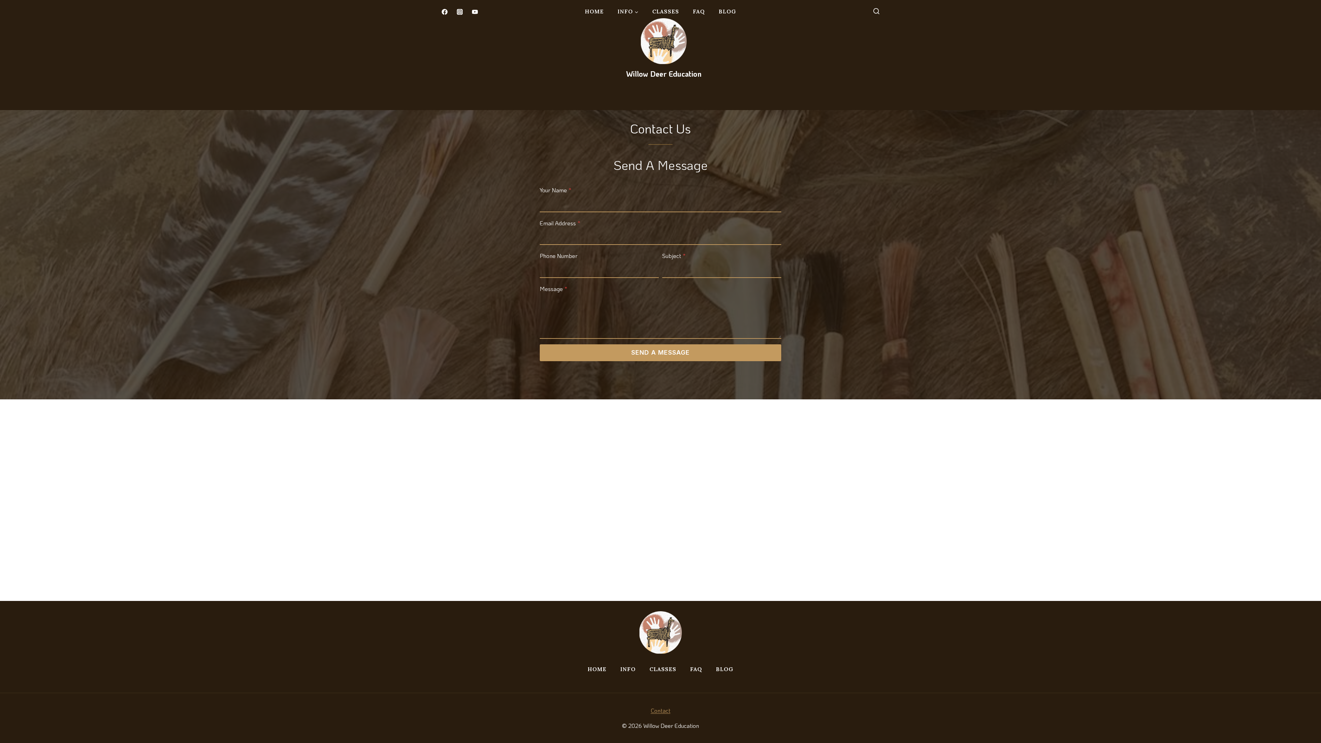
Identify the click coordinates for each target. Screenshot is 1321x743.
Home (594, 11)
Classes (665, 11)
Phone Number (559, 255)
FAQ (699, 11)
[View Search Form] (876, 12)
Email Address (560, 223)
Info (628, 669)
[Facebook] (444, 12)
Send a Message (660, 352)
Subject (674, 255)
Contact (660, 710)
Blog (727, 11)
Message (553, 288)
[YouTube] (475, 12)
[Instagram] (459, 12)
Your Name (555, 190)
